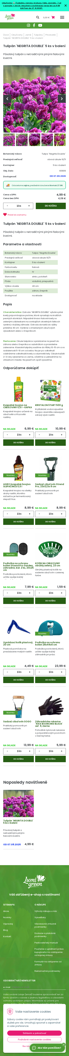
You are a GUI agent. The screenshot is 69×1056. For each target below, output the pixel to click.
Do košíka (51, 206)
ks (19, 206)
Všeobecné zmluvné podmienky (45, 925)
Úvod (6, 34)
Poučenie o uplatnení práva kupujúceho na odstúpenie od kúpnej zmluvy (49, 952)
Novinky (7, 917)
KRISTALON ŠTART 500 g (49, 405)
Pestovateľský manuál (46, 942)
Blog (5, 930)
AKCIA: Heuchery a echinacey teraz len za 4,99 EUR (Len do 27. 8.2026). (37, 7)
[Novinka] (18, 469)
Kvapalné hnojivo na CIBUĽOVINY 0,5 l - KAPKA (17, 406)
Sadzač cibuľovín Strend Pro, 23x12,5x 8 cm (49, 485)
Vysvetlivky (40, 917)
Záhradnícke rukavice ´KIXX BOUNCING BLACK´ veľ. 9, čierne (49, 724)
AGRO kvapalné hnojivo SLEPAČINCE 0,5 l (17, 485)
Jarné (28, 34)
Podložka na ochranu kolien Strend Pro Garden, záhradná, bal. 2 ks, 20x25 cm (18, 567)
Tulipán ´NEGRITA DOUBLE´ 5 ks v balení (18, 821)
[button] (64, 1045)
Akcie (6, 911)
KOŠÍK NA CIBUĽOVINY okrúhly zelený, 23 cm (47, 564)
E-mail (6, 987)
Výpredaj (8, 923)
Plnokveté (50, 34)
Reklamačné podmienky (47, 971)
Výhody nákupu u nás (45, 911)
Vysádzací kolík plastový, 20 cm (18, 643)
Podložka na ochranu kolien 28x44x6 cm (47, 643)
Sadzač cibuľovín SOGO (17, 721)
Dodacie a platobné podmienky (45, 935)
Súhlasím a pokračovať (34, 1033)
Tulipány (38, 34)
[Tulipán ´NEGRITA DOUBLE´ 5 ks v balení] (34, 98)
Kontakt (7, 936)
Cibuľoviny (16, 34)
